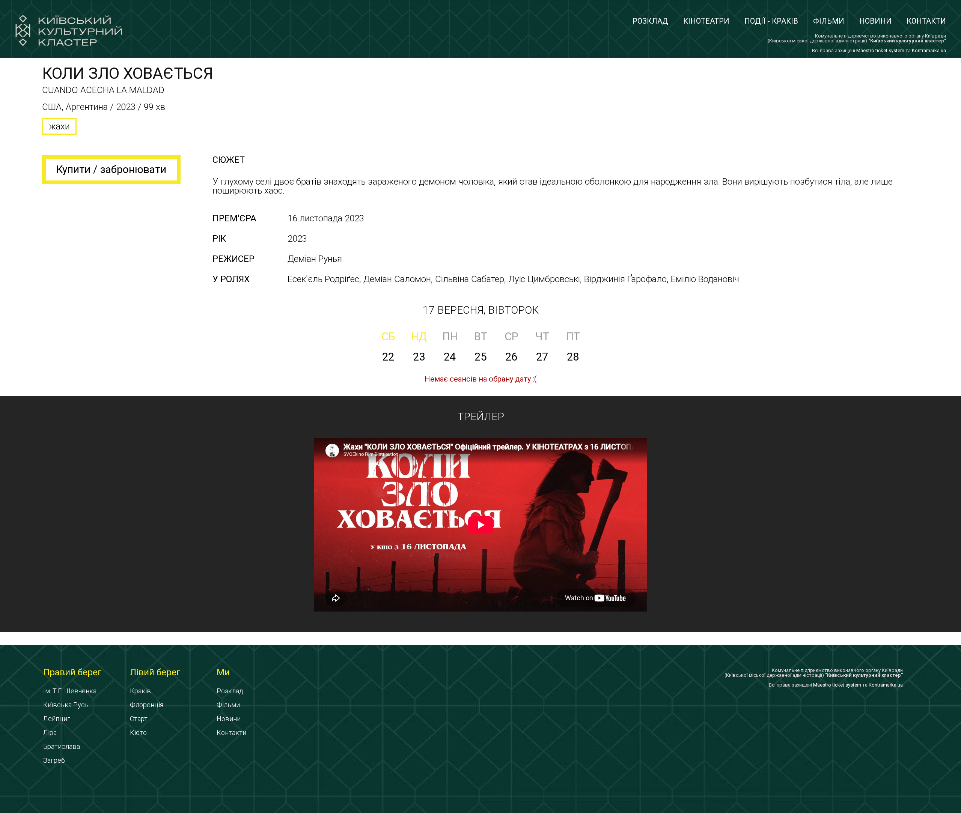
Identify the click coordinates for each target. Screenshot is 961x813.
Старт (139, 719)
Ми (223, 672)
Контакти (926, 21)
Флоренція (146, 705)
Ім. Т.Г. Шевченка (69, 691)
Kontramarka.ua (929, 50)
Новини (875, 21)
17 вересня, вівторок (481, 310)
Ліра (50, 732)
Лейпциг (56, 719)
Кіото (138, 732)
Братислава (61, 746)
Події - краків (771, 21)
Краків (140, 691)
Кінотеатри (706, 21)
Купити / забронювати (111, 169)
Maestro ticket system (880, 50)
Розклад (650, 21)
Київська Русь (66, 705)
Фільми (828, 21)
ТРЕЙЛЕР (480, 416)
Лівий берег (155, 672)
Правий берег (72, 672)
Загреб (54, 760)
